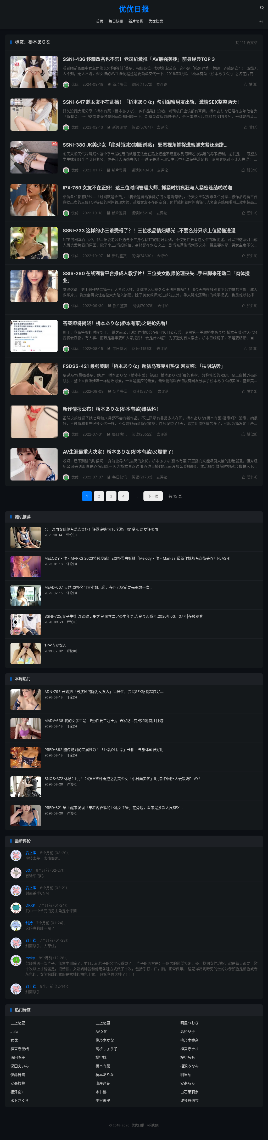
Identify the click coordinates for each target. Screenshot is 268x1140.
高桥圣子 (187, 1031)
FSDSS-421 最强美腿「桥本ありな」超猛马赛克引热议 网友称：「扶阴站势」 (144, 366)
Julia (14, 1031)
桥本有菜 (103, 1066)
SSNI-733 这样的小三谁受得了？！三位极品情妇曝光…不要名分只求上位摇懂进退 (149, 230)
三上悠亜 (103, 1023)
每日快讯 (116, 21)
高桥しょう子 (107, 1048)
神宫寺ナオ (189, 1048)
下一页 (153, 496)
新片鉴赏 (136, 21)
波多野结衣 (189, 1100)
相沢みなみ (189, 1066)
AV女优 (101, 1031)
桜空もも (187, 1057)
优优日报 (134, 9)
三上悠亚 (17, 1023)
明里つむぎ (189, 1023)
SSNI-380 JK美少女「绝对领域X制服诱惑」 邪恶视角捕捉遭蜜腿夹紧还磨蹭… (145, 145)
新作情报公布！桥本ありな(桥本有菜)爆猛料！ (112, 409)
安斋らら (187, 1083)
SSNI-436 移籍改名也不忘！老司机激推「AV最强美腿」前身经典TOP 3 (139, 59)
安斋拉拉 (17, 1083)
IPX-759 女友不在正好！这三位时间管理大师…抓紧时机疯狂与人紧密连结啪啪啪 (147, 187)
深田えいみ (19, 1066)
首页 (99, 21)
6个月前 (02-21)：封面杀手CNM (48, 890)
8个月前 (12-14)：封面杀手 (47, 989)
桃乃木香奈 (189, 1040)
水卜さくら (19, 1100)
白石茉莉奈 (189, 1092)
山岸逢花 (103, 1083)
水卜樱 (101, 1092)
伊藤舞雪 (17, 1074)
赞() (251, 84)
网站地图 (153, 1125)
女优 (14, 1040)
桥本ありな (105, 1074)
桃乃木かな (105, 1040)
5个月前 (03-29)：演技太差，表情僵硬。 (48, 855)
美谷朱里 (103, 1100)
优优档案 (155, 21)
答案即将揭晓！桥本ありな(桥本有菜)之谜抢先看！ (116, 323)
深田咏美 (17, 1057)
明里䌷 (185, 1074)
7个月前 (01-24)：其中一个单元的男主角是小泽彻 (51, 908)
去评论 (161, 84)
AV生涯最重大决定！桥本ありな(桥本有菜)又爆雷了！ (119, 452)
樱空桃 (101, 1057)
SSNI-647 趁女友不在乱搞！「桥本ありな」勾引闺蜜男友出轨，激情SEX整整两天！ (152, 102)
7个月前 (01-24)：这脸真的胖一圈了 (46, 925)
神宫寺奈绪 (19, 1048)
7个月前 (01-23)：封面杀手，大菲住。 (48, 943)
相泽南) (16, 1092)
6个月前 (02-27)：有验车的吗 (46, 873)
